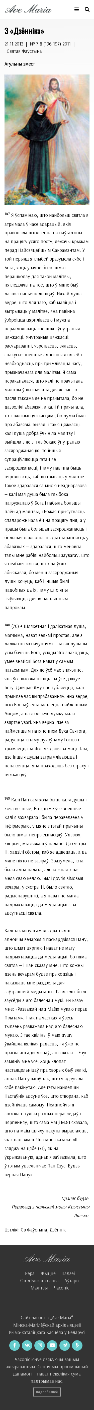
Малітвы (39, 1288)
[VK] (27, 1345)
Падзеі (68, 1273)
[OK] (77, 1345)
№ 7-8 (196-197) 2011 (50, 44)
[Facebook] (14, 1345)
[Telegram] (64, 1345)
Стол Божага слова (39, 1280)
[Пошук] (87, 9)
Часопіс (61, 1288)
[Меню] (76, 9)
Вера (30, 1273)
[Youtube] (52, 1345)
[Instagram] (39, 1345)
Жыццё (48, 1273)
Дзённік (58, 1230)
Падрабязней (47, 1391)
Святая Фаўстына (24, 51)
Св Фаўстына (34, 1230)
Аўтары (71, 1280)
